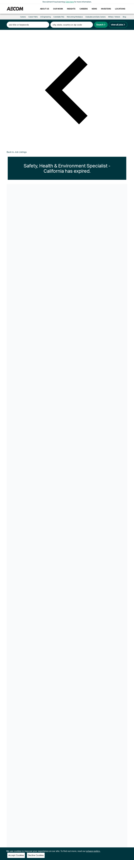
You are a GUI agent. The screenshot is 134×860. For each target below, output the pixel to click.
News (94, 9)
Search (100, 24)
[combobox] (28, 25)
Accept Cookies (16, 855)
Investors (106, 9)
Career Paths (33, 17)
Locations (120, 9)
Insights (71, 9)
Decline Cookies (36, 855)
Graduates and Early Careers (95, 17)
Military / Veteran (114, 17)
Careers (84, 9)
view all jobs (117, 24)
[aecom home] (15, 9)
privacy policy (93, 851)
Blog (124, 17)
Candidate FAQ (58, 17)
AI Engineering (45, 17)
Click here (69, 2)
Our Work (58, 9)
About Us (44, 9)
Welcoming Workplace (75, 17)
